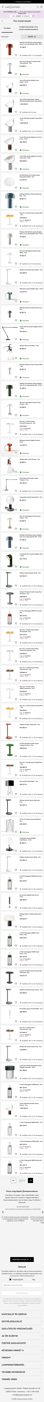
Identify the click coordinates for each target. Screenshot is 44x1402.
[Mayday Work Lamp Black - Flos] (22, 352)
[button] (16, 55)
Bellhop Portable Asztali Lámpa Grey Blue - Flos (31, 194)
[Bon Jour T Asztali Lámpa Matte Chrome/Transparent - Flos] (22, 655)
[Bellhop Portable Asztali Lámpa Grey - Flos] (22, 314)
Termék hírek (9, 1379)
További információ (13, 1372)
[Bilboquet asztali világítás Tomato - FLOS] (22, 447)
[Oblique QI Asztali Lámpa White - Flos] (22, 276)
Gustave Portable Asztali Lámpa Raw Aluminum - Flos (31, 592)
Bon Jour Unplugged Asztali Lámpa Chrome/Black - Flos (30, 62)
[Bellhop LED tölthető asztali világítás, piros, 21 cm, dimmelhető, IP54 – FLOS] (22, 49)
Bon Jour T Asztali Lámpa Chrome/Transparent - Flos (28, 422)
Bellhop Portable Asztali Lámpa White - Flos (31, 365)
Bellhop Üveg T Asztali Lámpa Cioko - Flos (31, 914)
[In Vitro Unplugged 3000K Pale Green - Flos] (22, 882)
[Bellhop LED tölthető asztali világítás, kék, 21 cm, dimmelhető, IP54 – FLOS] (22, 541)
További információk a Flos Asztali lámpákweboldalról (28, 28)
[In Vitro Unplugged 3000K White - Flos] (22, 1129)
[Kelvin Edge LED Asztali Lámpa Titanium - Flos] (22, 484)
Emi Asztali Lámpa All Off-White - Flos (31, 1008)
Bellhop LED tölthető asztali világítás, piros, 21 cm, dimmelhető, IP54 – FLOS (31, 43)
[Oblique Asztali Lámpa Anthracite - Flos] (22, 806)
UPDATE (21, 16)
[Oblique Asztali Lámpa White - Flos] (22, 863)
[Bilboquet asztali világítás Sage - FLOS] (22, 295)
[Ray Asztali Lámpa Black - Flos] (22, 788)
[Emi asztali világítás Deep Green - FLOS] (22, 901)
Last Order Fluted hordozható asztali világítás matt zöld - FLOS (31, 1066)
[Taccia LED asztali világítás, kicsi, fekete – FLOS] (22, 87)
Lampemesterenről (13, 1364)
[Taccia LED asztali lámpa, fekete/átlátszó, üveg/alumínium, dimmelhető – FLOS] (22, 105)
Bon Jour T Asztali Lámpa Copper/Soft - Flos (31, 213)
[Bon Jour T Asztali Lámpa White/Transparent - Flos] (22, 693)
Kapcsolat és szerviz (14, 1314)
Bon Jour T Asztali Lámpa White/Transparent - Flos (27, 687)
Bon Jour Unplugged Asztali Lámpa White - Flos (30, 251)
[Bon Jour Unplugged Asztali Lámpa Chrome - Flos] (22, 409)
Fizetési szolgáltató (14, 1343)
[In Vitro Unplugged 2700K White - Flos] (22, 1148)
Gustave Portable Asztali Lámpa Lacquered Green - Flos (29, 744)
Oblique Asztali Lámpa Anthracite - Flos (30, 801)
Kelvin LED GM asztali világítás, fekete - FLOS (31, 327)
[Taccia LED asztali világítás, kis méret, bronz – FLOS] (22, 143)
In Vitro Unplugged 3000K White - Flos (31, 1122)
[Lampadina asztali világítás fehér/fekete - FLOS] (22, 844)
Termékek (7, 28)
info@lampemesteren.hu (22, 1395)
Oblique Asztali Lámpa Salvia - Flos (30, 573)
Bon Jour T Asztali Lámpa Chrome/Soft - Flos (31, 706)
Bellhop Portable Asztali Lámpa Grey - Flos (31, 308)
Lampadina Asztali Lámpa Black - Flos (31, 497)
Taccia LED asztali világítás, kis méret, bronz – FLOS (31, 138)
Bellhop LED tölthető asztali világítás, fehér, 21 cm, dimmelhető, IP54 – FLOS (31, 232)
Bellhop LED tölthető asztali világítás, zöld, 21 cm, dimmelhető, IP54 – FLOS (31, 384)
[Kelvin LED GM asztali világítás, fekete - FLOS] (22, 333)
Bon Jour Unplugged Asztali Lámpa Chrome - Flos (30, 403)
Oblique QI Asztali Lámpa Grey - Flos (31, 1046)
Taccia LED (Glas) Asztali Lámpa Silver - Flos (31, 119)
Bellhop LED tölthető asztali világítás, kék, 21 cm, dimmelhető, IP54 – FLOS (31, 536)
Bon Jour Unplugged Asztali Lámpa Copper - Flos (30, 517)
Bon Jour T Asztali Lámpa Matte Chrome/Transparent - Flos (29, 649)
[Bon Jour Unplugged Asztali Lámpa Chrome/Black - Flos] (22, 68)
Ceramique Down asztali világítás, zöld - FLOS (31, 554)
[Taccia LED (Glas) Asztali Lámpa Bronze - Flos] (22, 1110)
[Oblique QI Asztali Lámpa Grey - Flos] (22, 1053)
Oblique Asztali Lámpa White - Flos (30, 857)
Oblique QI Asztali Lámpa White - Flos (31, 270)
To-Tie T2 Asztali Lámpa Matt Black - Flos (31, 820)
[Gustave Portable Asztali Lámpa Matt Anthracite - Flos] (22, 977)
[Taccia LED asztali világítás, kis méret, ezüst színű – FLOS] (22, 162)
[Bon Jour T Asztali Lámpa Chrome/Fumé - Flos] (22, 1034)
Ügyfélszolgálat (12, 1321)
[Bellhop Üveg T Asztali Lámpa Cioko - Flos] (22, 920)
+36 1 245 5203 (33, 1391)
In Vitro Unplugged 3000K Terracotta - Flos (31, 611)
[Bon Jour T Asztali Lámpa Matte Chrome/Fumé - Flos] (22, 674)
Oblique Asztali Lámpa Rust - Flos (30, 724)
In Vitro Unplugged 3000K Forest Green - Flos (29, 933)
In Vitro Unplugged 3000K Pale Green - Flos (31, 877)
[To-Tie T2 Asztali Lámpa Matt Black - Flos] (22, 825)
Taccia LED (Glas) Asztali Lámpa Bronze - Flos (29, 1104)
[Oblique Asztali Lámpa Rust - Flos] (22, 731)
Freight (6, 1357)
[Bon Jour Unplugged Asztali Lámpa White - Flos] (22, 257)
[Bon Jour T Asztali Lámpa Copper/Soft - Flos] (22, 219)
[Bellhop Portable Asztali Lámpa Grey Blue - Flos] (22, 200)
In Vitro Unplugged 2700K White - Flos (31, 1141)
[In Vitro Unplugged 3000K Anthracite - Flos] (22, 1166)
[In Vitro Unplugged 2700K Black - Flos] (22, 1091)
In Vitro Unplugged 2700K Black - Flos (31, 1084)
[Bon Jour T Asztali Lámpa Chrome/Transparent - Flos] (22, 428)
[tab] (22, 1314)
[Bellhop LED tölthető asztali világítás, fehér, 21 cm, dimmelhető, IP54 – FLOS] (22, 238)
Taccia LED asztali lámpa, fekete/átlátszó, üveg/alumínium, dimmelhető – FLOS (31, 100)
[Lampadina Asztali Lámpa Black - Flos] (22, 503)
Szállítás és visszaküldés (17, 1328)
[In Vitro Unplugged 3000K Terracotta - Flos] (22, 617)
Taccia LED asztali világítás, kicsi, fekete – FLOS (29, 81)
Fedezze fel (22, 13)
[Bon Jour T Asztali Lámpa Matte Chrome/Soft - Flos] (22, 636)
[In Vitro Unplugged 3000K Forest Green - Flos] (22, 939)
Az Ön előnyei (10, 1335)
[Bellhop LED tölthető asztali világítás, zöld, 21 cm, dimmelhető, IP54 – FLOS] (22, 390)
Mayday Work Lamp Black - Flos (29, 345)
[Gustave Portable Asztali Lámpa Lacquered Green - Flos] (22, 750)
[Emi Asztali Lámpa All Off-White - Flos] (22, 1015)
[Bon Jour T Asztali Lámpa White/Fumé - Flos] (22, 769)
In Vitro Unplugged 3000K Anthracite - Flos (31, 1161)
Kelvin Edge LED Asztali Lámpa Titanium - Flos (29, 479)
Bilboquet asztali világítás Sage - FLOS (31, 288)
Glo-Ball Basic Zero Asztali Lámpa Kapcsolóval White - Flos (30, 176)
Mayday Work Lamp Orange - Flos (30, 459)
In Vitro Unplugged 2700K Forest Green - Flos (29, 952)
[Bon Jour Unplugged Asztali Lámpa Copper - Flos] (22, 522)
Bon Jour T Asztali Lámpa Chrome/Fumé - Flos (27, 1028)
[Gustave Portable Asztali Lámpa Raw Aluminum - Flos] (22, 598)
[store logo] (14, 6)
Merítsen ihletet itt (20, 1259)
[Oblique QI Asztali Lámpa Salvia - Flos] (22, 996)
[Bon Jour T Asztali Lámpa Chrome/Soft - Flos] (22, 712)
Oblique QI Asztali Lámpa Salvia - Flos (31, 989)
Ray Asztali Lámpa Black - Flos (29, 781)
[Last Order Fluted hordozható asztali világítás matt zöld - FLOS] (22, 1072)
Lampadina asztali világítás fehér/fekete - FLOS (28, 839)
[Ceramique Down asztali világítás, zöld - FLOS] (22, 560)
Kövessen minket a (13, 1350)
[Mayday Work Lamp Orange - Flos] (22, 465)
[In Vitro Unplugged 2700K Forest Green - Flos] (22, 958)
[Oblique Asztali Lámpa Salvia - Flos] (22, 579)
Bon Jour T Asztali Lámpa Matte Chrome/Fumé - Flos (29, 668)
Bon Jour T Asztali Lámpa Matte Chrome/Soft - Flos (29, 630)
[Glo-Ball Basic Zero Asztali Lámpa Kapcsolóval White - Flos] (22, 181)
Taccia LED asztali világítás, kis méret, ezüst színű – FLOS (31, 157)
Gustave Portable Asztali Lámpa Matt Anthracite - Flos (31, 971)
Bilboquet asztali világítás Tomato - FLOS (30, 441)
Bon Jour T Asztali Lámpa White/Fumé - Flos (31, 763)
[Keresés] (37, 6)
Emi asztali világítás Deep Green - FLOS (29, 895)
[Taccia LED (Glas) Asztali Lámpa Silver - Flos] (22, 124)
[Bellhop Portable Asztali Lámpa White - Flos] (22, 371)
